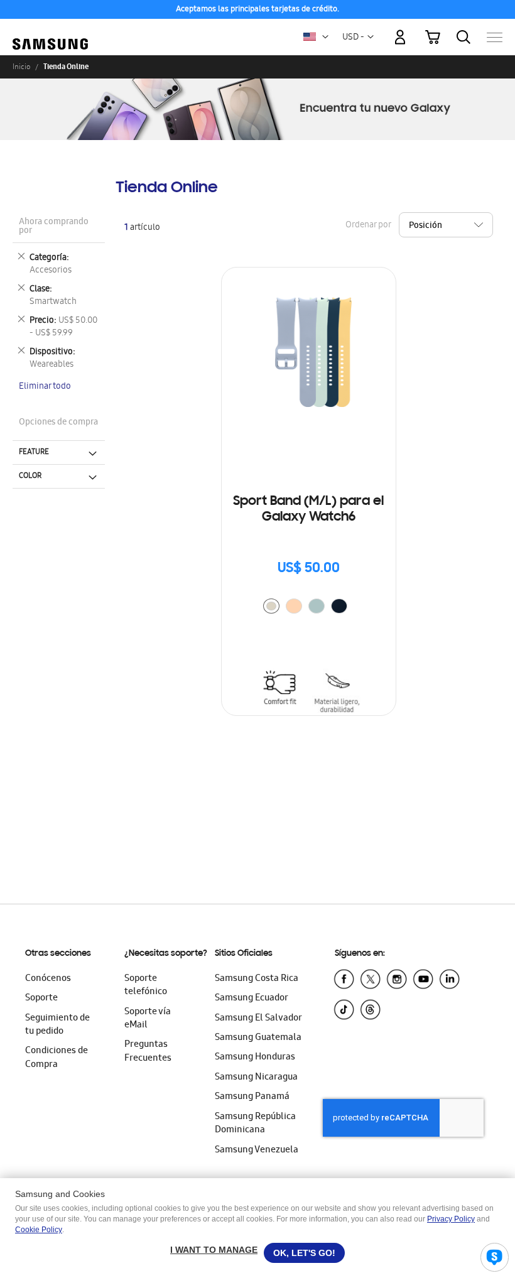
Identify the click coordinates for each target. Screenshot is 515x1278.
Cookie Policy (38, 1229)
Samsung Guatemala (258, 1038)
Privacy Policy (451, 1219)
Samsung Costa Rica (256, 979)
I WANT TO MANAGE (214, 1250)
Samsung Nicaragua (256, 1077)
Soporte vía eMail (147, 1019)
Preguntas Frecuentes (147, 1051)
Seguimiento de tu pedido (57, 1025)
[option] (271, 606)
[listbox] (308, 607)
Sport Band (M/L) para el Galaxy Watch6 (308, 509)
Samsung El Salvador (258, 1018)
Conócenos (48, 979)
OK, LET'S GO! (304, 1253)
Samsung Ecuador (251, 998)
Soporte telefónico (145, 986)
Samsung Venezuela (256, 1150)
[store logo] (50, 31)
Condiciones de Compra (56, 1058)
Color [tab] (30, 476)
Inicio (21, 67)
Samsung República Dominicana (255, 1124)
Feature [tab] (34, 452)
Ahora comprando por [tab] (54, 227)
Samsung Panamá (252, 1097)
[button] (325, 37)
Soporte (41, 998)
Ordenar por (368, 225)
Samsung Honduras (255, 1057)
